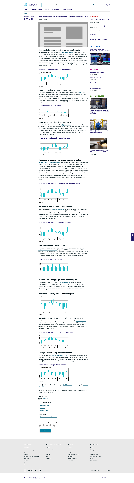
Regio (64, 9)
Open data (26, 452)
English (108, 5)
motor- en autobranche (66, 52)
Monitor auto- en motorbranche (48, 417)
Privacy (47, 456)
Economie (46, 9)
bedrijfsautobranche (66, 125)
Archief (91, 458)
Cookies (92, 452)
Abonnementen (94, 460)
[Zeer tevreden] (54, 425)
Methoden (26, 462)
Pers (69, 450)
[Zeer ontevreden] (40, 425)
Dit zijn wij (70, 452)
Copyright (92, 450)
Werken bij (70, 456)
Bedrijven (48, 447)
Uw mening (132, 237)
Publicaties (26, 460)
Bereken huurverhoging (29, 450)
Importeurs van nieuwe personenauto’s (49, 162)
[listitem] (24, 19)
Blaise (25, 465)
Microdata (26, 454)
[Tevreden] (50, 425)
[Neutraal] (47, 425)
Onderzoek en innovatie (73, 454)
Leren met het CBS (72, 458)
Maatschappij (55, 9)
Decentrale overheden (51, 452)
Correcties (70, 460)
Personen (48, 454)
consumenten (44, 410)
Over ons (69, 9)
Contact (69, 447)
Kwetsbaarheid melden (95, 456)
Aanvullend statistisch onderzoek (32, 456)
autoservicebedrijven (65, 282)
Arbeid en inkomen (35, 9)
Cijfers (25, 9)
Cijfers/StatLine (27, 447)
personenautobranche (58, 209)
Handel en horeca (67, 385)
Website (92, 447)
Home (25, 13)
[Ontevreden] (43, 425)
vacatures (79, 92)
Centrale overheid (50, 450)
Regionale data (27, 458)
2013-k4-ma (46, 399)
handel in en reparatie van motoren (59, 355)
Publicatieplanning (94, 470)
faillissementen (44, 405)
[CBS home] (31, 4)
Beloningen (48, 458)
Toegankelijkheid (94, 454)
